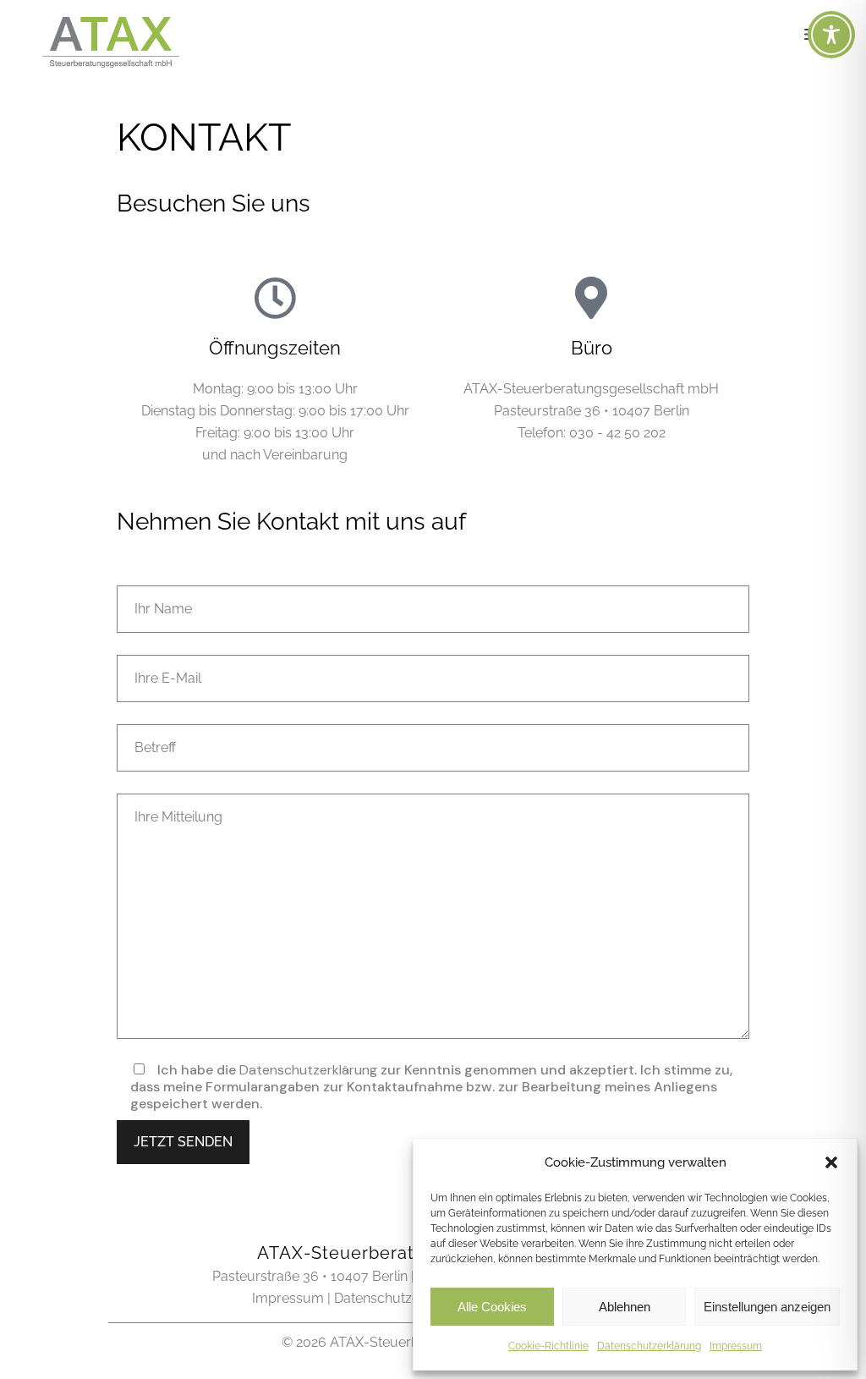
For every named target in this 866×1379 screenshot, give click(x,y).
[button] (831, 1162)
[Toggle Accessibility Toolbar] (831, 35)
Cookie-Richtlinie (548, 1346)
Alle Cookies (492, 1306)
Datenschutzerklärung (649, 1346)
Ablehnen (624, 1306)
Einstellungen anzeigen (767, 1306)
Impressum (736, 1346)
